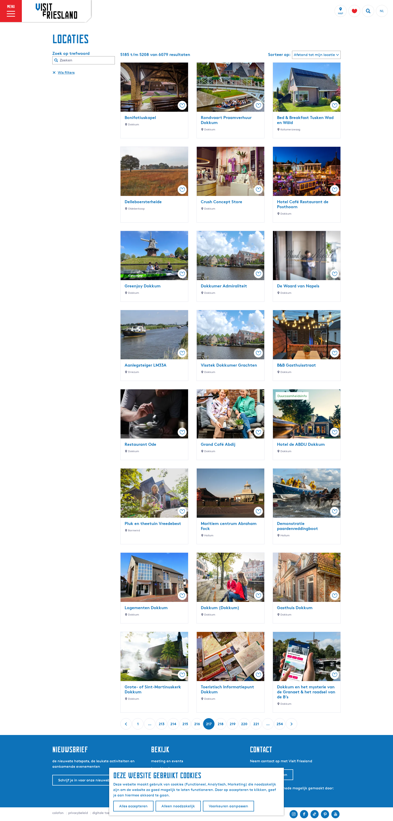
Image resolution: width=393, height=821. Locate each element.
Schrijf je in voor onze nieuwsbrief (87, 780)
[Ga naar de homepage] (56, 10)
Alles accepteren (133, 806)
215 (185, 726)
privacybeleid (78, 813)
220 (244, 726)
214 (173, 726)
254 (280, 726)
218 (221, 726)
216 (197, 726)
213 (161, 726)
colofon (58, 813)
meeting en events (167, 761)
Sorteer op (279, 54)
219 (232, 726)
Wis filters (66, 72)
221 (256, 726)
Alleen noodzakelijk (178, 806)
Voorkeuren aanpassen (228, 806)
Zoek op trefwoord (71, 53)
